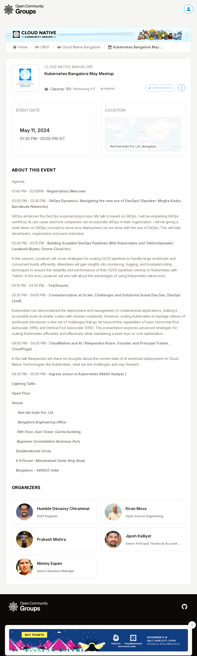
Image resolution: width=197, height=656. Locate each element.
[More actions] (181, 87)
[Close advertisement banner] (192, 625)
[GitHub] (184, 606)
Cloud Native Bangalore (68, 67)
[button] (54, 512)
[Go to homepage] (26, 10)
